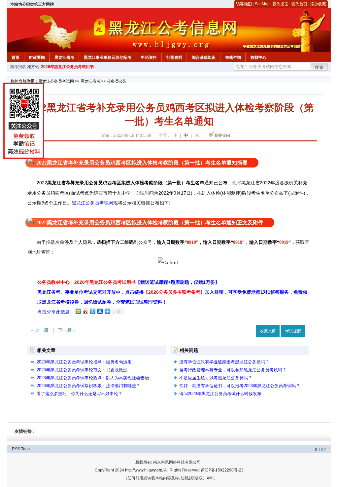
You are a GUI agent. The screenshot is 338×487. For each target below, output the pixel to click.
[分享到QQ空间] (78, 311)
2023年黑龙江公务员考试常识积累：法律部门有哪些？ (88, 385)
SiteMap (262, 4)
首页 (15, 57)
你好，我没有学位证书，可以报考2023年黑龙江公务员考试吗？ (239, 385)
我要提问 (222, 135)
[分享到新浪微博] (85, 311)
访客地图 (244, 4)
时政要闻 (37, 57)
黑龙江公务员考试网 (56, 81)
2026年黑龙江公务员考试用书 (67, 66)
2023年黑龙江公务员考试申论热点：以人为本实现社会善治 (93, 377)
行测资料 (174, 57)
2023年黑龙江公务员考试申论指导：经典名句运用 (84, 361)
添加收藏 (318, 4)
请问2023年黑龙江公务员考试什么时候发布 (220, 393)
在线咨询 (233, 57)
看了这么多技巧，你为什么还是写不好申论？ (79, 393)
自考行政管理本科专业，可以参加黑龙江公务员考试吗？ (233, 369)
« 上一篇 (40, 330)
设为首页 (299, 4)
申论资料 (149, 57)
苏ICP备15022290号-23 (222, 470)
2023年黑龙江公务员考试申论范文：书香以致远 (82, 369)
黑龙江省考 (64, 57)
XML (211, 478)
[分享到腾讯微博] (92, 311)
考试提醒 (293, 331)
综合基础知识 (204, 57)
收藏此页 (268, 331)
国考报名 (18, 66)
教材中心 (258, 57)
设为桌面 (280, 4)
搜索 (319, 67)
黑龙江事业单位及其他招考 (107, 57)
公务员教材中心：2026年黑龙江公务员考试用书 (128, 282)
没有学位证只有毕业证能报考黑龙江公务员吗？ (224, 361)
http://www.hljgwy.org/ (144, 470)
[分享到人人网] (99, 311)
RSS (16, 449)
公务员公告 (117, 81)
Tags (25, 449)
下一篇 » (67, 330)
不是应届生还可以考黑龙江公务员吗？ (215, 377)
